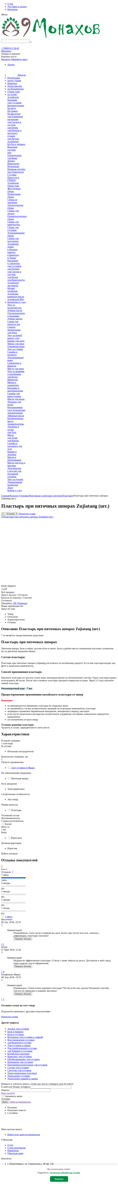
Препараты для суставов (20, 1062)
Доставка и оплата (17, 6)
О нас (10, 3)
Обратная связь (15, 1153)
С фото (8, 916)
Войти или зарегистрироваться (23, 1134)
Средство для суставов (19, 1070)
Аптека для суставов (18, 1029)
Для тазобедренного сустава (22, 1048)
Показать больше (23, 939)
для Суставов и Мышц (23, 767)
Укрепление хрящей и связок (22, 1078)
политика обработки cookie (65, 1172)
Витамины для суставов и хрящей (25, 1037)
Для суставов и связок (19, 1045)
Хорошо (59, 1179)
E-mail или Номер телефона (16, 1087)
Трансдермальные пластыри (22, 1073)
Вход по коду (8, 1093)
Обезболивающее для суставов (23, 1059)
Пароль (5, 1090)
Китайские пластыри (18, 1053)
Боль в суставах (15, 1034)
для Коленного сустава (19, 1042)
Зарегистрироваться (20, 1102)
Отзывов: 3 (12, 514)
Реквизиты (13, 1150)
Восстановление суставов (20, 1040)
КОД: (4, 586)
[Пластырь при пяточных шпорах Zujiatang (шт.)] (27, 516)
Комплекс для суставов (19, 1056)
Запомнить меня (13, 1096)
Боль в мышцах (15, 1031)
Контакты (12, 9)
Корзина (5, 59)
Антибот (5, 1099)
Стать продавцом (16, 1147)
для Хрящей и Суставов (19, 1051)
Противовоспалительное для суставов (27, 1065)
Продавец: (6, 603)
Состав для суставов (18, 1067)
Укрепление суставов (18, 1076)
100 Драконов (20, 603)
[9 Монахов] (51, 38)
